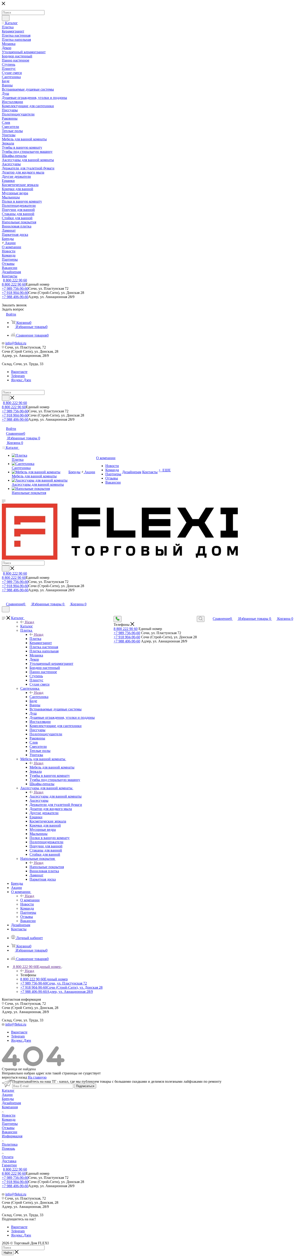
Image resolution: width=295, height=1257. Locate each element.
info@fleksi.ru (15, 343)
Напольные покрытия (47, 867)
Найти (8, 1252)
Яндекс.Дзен (21, 380)
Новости (8, 1115)
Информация (12, 1136)
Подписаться (85, 1086)
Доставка (9, 1161)
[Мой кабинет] (4, 599)
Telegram (18, 376)
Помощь (8, 1149)
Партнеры (10, 1124)
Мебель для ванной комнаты (52, 767)
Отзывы (8, 1128)
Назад (29, 622)
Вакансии (9, 1132)
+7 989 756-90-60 (15, 288)
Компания (10, 1107)
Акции (7, 1095)
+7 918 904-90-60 (15, 293)
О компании (30, 900)
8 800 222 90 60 (15, 280)
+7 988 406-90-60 (15, 297)
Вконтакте (19, 372)
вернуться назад (14, 1077)
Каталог (26, 626)
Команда (8, 1119)
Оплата (7, 1157)
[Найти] (5, 18)
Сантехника (39, 697)
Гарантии (9, 1165)
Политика (10, 1144)
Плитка (35, 639)
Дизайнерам (11, 1103)
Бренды (8, 1099)
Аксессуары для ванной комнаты (56, 796)
